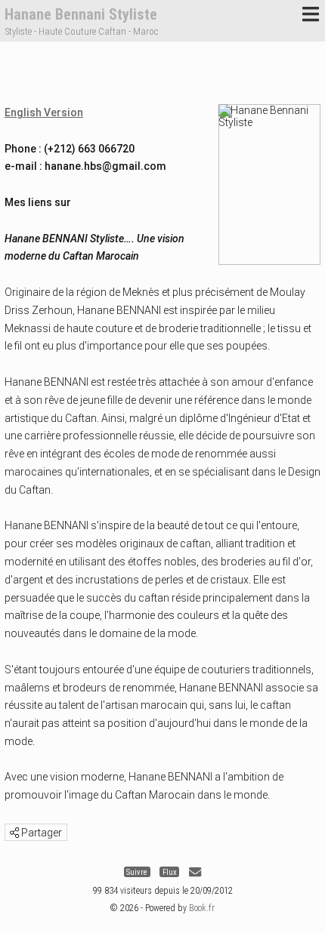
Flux (169, 872)
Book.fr (202, 908)
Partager (40, 833)
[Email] (195, 872)
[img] (14, 832)
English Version (44, 112)
